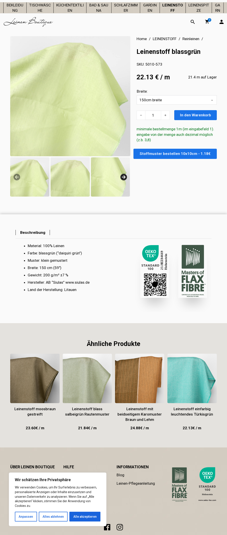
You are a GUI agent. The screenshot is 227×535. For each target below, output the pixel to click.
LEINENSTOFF (172, 8)
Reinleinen (190, 39)
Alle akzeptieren (85, 516)
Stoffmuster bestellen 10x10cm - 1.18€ (175, 153)
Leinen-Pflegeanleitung (136, 483)
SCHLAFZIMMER (126, 8)
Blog (120, 475)
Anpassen (26, 516)
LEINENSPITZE (198, 8)
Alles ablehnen (53, 516)
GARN (217, 8)
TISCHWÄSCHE (40, 8)
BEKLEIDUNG (15, 8)
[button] (207, 21)
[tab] (33, 232)
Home (142, 39)
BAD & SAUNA (98, 8)
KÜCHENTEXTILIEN (70, 8)
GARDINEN (150, 8)
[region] (57, 499)
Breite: (142, 91)
